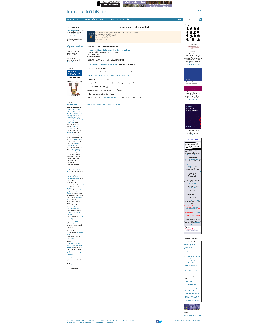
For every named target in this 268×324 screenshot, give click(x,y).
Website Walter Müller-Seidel (192, 315)
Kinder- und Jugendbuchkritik (192, 293)
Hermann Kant (71, 119)
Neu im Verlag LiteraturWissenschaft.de (193, 63)
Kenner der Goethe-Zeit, (191, 265)
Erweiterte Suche (128, 321)
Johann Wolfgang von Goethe (112, 97)
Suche (179, 19)
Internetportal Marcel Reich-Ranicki (73, 150)
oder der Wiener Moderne (191, 271)
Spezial (87, 19)
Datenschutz (187, 321)
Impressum (178, 321)
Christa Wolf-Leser (189, 274)
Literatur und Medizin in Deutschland (74, 213)
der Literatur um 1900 (190, 268)
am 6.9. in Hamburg (194, 182)
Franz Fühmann (78, 136)
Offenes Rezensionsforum (75, 46)
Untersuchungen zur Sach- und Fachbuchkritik (192, 289)
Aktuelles (71, 19)
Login (138, 19)
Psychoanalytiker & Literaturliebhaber (189, 261)
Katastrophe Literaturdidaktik (192, 172)
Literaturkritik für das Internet (190, 284)
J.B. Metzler (193, 134)
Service (112, 19)
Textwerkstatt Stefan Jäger (192, 200)
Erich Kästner (188, 281)
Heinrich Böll (71, 111)
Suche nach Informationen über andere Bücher (104, 104)
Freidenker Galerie (192, 155)
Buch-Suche (71, 323)
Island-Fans (187, 252)
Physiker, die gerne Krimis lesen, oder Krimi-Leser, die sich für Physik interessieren (192, 256)
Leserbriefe (91, 321)
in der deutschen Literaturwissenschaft (73, 266)
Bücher (95, 19)
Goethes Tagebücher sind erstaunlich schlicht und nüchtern (108, 50)
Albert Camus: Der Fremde (192, 159)
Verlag (199, 10)
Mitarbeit (121, 19)
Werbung (109, 323)
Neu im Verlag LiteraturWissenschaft (193, 100)
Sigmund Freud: (75, 253)
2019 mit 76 (70, 188)
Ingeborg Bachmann (73, 144)
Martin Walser (73, 113)
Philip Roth (80, 109)
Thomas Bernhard (72, 127)
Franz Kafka (70, 238)
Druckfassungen (113, 321)
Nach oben (197, 321)
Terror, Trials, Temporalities (73, 223)
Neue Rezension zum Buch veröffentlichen (102, 64)
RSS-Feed (70, 321)
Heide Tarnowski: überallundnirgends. (73, 178)
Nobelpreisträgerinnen (192, 196)
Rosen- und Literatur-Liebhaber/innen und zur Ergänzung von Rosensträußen (191, 247)
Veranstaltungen (85, 323)
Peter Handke (78, 140)
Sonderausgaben (72, 104)
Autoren (103, 19)
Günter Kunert (71, 109)
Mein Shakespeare (72, 117)
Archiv (79, 19)
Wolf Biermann (75, 115)
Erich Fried (70, 132)
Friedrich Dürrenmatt (73, 122)
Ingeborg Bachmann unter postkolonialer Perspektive (192, 296)
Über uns (130, 19)
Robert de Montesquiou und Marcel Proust (74, 208)
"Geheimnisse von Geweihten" (192, 165)
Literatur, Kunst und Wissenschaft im (74, 245)
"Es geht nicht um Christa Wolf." (74, 192)
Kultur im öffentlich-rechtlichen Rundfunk (73, 35)
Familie (69, 43)
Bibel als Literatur (75, 258)
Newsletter (99, 323)
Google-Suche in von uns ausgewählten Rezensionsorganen (108, 75)
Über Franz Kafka (193, 192)
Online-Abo (70, 62)
